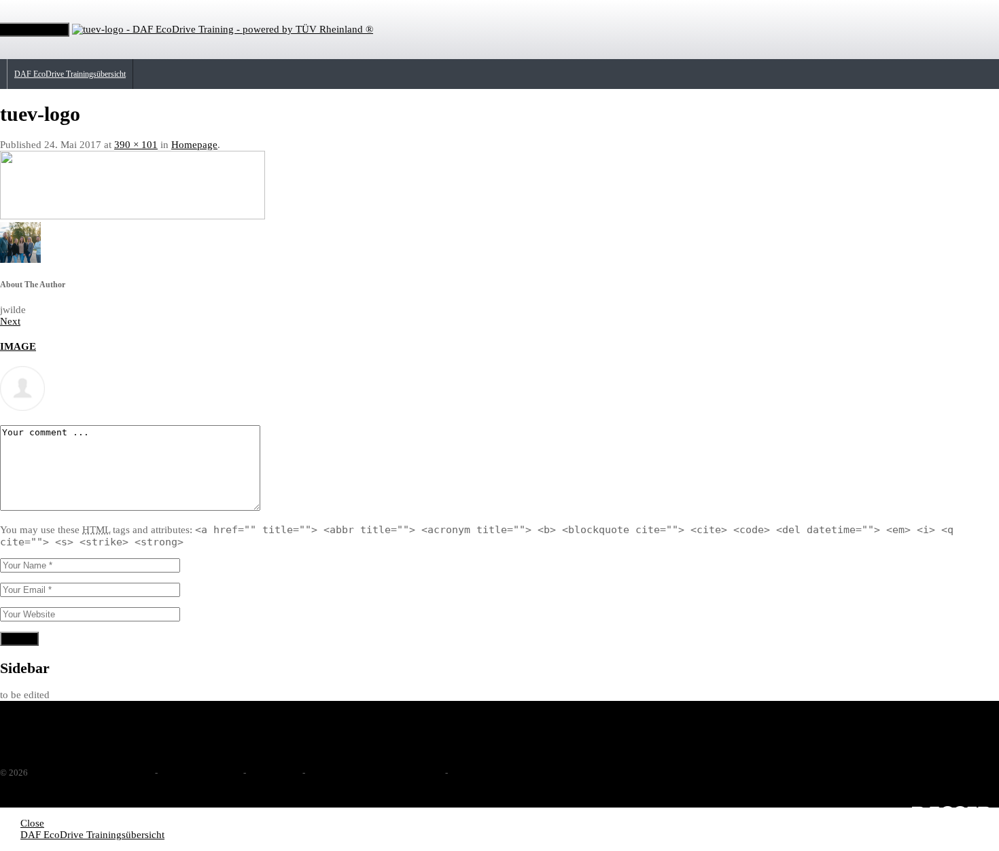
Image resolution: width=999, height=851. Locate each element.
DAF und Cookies (485, 772)
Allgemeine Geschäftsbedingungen (373, 772)
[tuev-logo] (132, 216)
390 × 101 (136, 144)
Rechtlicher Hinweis (199, 772)
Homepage (194, 144)
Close (32, 823)
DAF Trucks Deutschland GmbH (89, 772)
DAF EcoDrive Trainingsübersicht (70, 74)
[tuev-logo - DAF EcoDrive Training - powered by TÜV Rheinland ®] (222, 29)
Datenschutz (273, 772)
